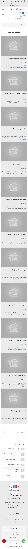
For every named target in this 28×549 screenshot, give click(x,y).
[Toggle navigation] (2, 14)
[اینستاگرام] (15, 6)
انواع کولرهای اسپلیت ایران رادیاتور (11, 476)
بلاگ (15, 522)
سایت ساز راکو (11, 544)
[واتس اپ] (17, 5)
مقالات (23, 438)
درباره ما (8, 520)
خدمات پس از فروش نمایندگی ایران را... (12, 470)
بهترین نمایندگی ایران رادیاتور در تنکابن (14, 497)
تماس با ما (14, 520)
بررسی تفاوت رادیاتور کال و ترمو (12, 448)
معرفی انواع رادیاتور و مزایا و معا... (11, 459)
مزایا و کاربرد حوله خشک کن (12, 464)
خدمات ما (20, 520)
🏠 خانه (20, 25)
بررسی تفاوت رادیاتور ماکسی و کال (11, 454)
